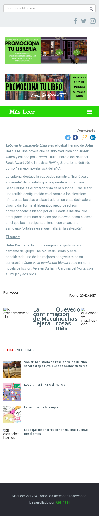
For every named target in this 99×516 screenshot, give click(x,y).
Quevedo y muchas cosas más (68, 318)
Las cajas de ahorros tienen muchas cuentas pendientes (56, 432)
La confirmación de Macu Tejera (51, 316)
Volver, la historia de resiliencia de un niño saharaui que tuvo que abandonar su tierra (55, 364)
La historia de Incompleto (42, 407)
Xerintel (62, 502)
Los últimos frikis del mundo (44, 384)
